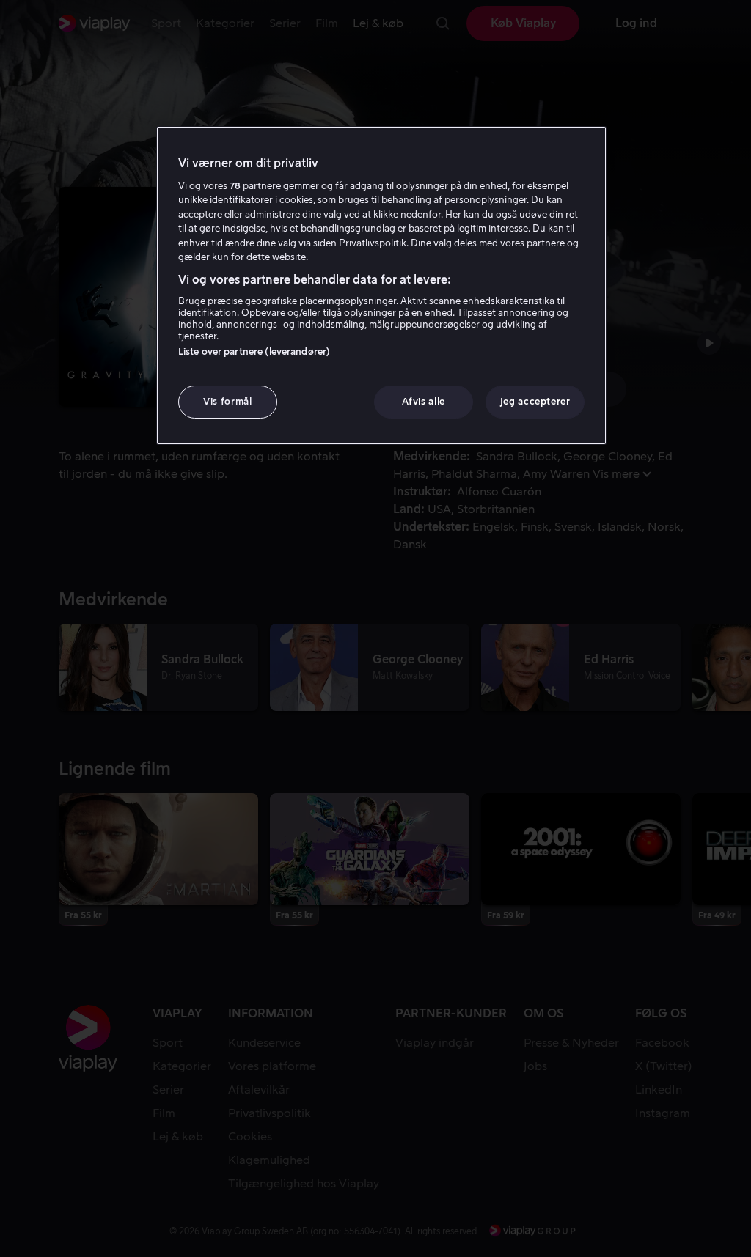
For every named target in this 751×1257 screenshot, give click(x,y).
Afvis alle (423, 401)
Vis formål (227, 401)
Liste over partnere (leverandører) (254, 351)
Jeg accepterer (535, 401)
